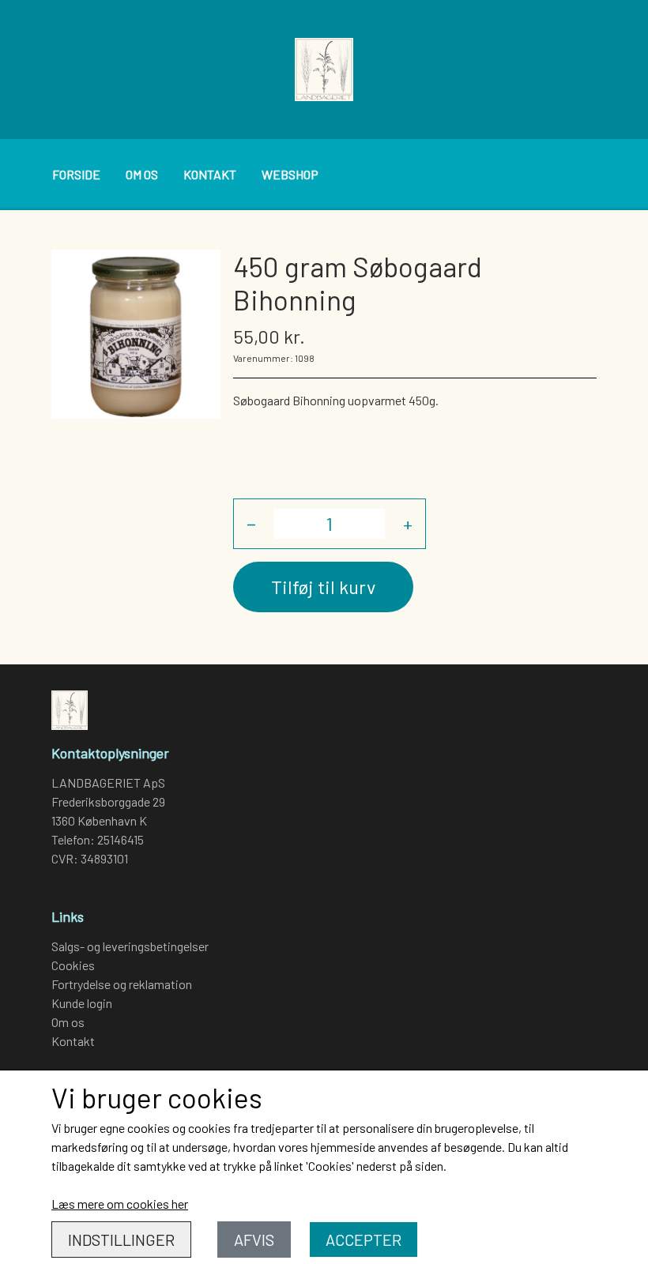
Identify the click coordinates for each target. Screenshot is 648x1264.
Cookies (73, 964)
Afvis (254, 1239)
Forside (76, 174)
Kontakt (209, 174)
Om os (142, 174)
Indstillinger (121, 1239)
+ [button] (408, 523)
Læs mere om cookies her (119, 1203)
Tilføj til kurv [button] (323, 586)
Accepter (363, 1239)
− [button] (251, 523)
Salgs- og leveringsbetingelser (130, 946)
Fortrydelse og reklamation (121, 983)
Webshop (290, 174)
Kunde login (81, 1002)
